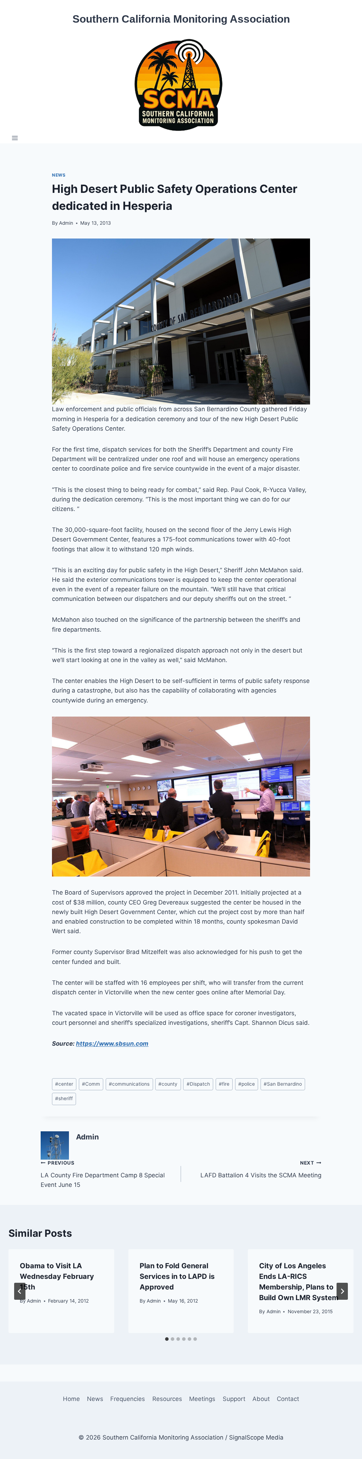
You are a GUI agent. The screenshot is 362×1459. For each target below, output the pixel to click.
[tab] (167, 1339)
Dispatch (198, 1084)
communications (129, 1084)
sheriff (64, 1098)
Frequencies (127, 1398)
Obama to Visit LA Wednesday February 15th (57, 1276)
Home (71, 1398)
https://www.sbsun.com (112, 1043)
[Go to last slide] (19, 1291)
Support (234, 1398)
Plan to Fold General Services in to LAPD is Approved (177, 1276)
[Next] (342, 1291)
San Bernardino (283, 1084)
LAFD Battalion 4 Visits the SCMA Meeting (260, 1169)
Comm (91, 1084)
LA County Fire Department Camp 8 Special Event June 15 (103, 1174)
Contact (288, 1398)
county (167, 1084)
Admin (66, 223)
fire (224, 1084)
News (58, 175)
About (261, 1398)
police (246, 1084)
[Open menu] (15, 137)
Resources (167, 1398)
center (64, 1084)
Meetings (202, 1398)
